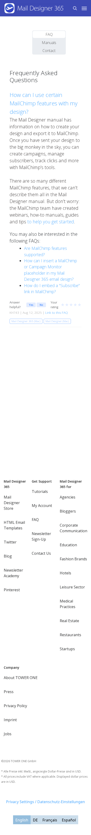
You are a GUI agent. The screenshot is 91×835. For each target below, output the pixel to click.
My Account (42, 505)
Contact (49, 50)
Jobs (7, 733)
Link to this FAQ (56, 312)
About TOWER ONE (21, 677)
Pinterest (12, 589)
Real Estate (69, 620)
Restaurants (70, 634)
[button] (84, 8)
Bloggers (68, 511)
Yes (31, 305)
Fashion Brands (73, 559)
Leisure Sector (72, 587)
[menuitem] (22, 819)
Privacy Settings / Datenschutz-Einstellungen (45, 801)
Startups (67, 648)
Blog (8, 556)
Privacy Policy (15, 705)
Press (9, 691)
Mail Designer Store (12, 503)
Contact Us (41, 553)
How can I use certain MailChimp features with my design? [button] (43, 103)
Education (68, 544)
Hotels (65, 573)
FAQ (49, 34)
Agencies (67, 497)
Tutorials (40, 491)
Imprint (10, 719)
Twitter (10, 542)
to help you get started (50, 221)
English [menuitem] (21, 820)
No (41, 305)
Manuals (49, 42)
